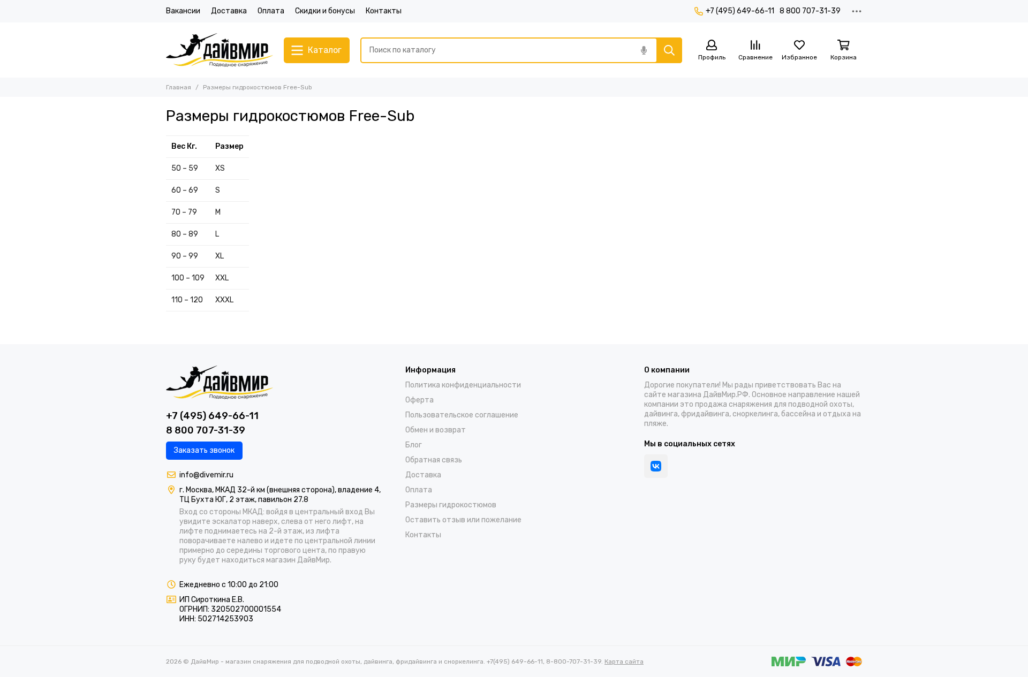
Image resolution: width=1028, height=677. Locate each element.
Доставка (229, 11)
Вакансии (183, 11)
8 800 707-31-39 (810, 11)
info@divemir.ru (206, 475)
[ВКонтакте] (656, 466)
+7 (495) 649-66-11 (740, 11)
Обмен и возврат (435, 430)
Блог (413, 445)
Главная (178, 87)
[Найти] (669, 50)
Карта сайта (624, 661)
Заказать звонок (204, 450)
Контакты (384, 11)
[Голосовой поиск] (643, 50)
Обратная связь (433, 460)
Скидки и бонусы (325, 11)
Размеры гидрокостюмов (450, 504)
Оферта (419, 400)
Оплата (271, 11)
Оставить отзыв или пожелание (463, 519)
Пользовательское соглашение (461, 415)
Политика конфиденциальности (463, 385)
